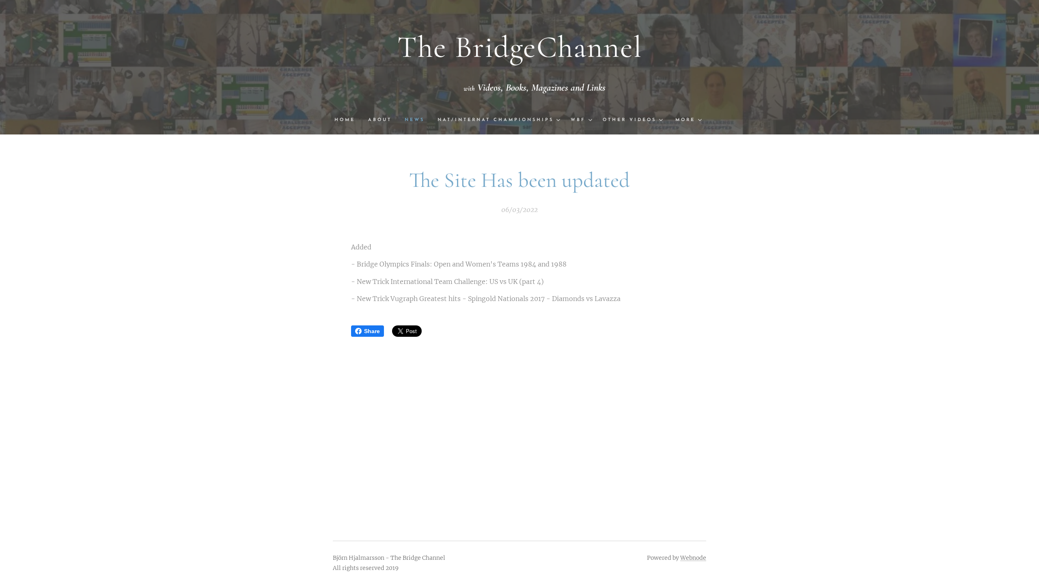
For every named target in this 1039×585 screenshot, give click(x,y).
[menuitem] (348, 120)
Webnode (693, 557)
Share (372, 331)
